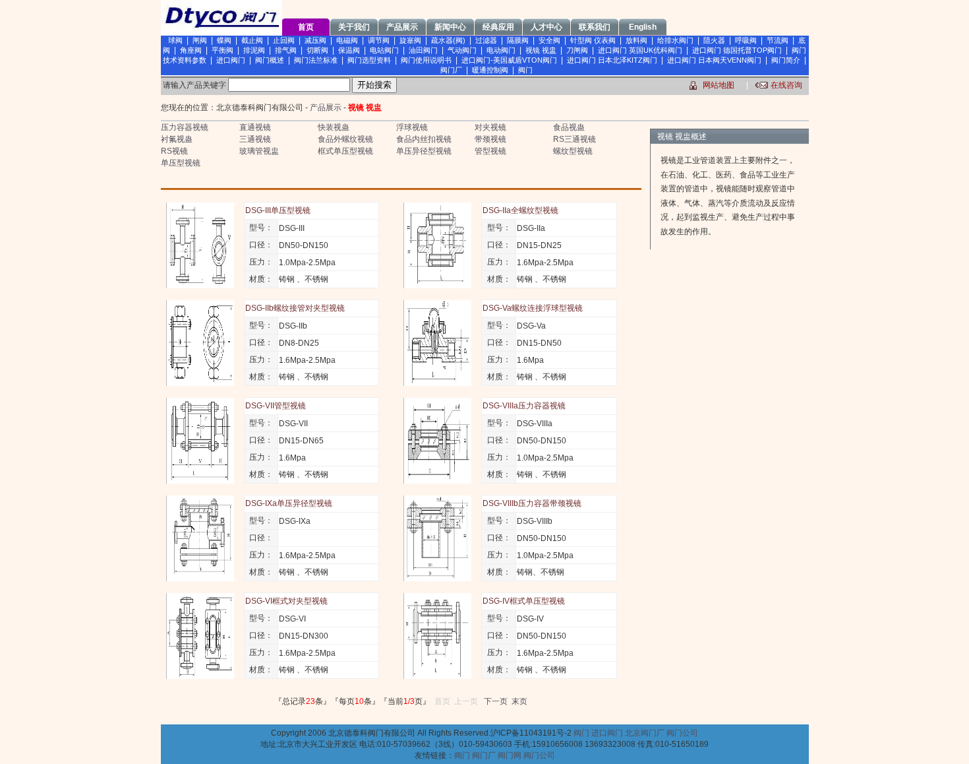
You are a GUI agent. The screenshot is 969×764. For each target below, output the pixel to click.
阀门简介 (785, 60)
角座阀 (191, 50)
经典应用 (498, 27)
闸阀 (199, 40)
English (643, 27)
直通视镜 (255, 127)
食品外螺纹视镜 (345, 139)
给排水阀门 (675, 40)
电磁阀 (347, 40)
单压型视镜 (180, 163)
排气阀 (286, 50)
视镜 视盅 (540, 50)
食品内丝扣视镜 (424, 139)
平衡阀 (222, 50)
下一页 (496, 701)
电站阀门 (384, 50)
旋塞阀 (410, 40)
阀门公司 (682, 733)
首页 (306, 27)
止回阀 (284, 40)
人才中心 (546, 27)
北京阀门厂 (644, 733)
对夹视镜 (490, 127)
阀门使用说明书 (426, 60)
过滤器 (486, 40)
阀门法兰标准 (316, 60)
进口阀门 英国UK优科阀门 (640, 50)
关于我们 (354, 27)
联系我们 (594, 27)
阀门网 (509, 755)
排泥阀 (254, 50)
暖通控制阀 (490, 70)
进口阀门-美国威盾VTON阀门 (509, 60)
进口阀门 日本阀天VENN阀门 (714, 60)
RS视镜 (174, 151)
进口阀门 (230, 60)
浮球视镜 (412, 127)
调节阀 (379, 40)
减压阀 (315, 40)
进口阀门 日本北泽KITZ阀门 (612, 60)
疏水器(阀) (448, 40)
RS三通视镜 (574, 139)
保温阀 (349, 50)
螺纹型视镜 (573, 151)
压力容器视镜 (184, 127)
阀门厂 (451, 70)
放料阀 (636, 40)
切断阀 (317, 50)
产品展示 (402, 27)
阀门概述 (269, 60)
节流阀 (777, 40)
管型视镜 (490, 151)
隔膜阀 (518, 40)
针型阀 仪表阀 (593, 40)
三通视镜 (255, 139)
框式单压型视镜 (345, 151)
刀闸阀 (577, 50)
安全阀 (549, 40)
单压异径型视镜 (424, 151)
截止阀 (252, 40)
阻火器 (714, 40)
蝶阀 (224, 40)
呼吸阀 (746, 40)
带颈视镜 (490, 139)
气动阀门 (462, 50)
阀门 (525, 70)
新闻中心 (450, 27)
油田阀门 (423, 50)
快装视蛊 (333, 127)
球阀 (175, 40)
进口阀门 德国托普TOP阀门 (737, 50)
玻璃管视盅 (259, 151)
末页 (519, 701)
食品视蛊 (569, 127)
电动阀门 (500, 50)
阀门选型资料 (369, 60)
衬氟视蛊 (176, 139)
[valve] (221, 33)
